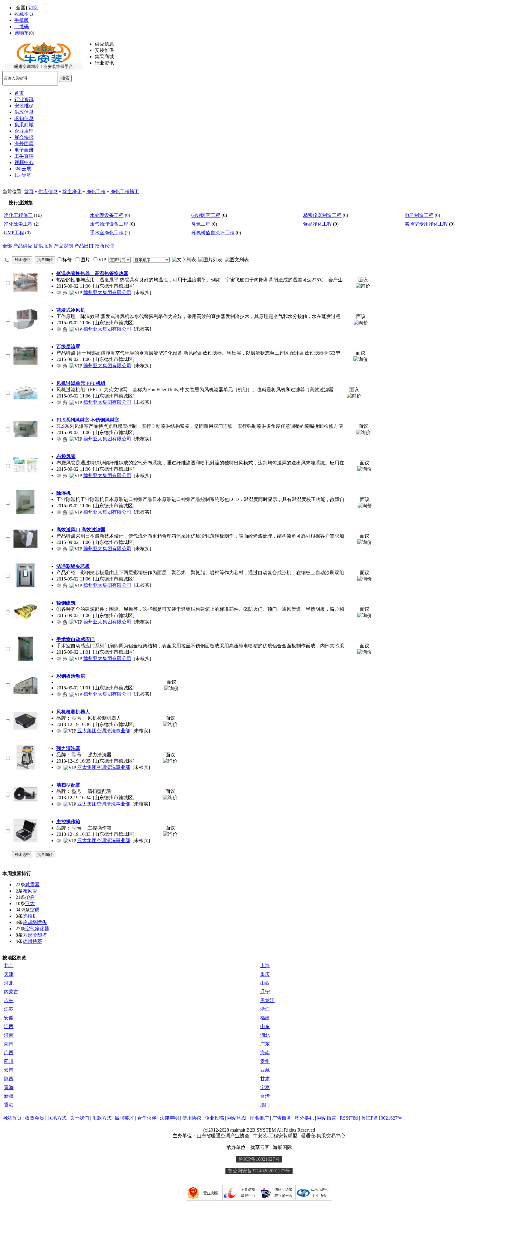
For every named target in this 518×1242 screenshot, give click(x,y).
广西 (8, 1052)
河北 (8, 983)
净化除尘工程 (18, 223)
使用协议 (191, 1117)
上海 (265, 965)
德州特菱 (32, 941)
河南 (8, 1035)
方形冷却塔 (35, 935)
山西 (265, 983)
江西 (8, 1026)
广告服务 (281, 1117)
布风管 (30, 890)
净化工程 (96, 191)
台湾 (265, 1096)
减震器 (32, 884)
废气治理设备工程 (109, 223)
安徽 (8, 1017)
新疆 (8, 1096)
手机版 (21, 20)
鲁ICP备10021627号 (381, 1117)
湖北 (265, 1035)
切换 (33, 7)
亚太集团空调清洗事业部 (103, 730)
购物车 (21, 32)
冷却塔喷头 (35, 922)
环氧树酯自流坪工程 (212, 232)
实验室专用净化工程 (426, 223)
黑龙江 (267, 1000)
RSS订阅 (349, 1117)
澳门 (265, 1104)
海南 (265, 1052)
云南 (8, 1069)
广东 (265, 1043)
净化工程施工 (124, 191)
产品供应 (22, 245)
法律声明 (169, 1117)
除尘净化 (72, 191)
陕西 (8, 1078)
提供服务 (43, 245)
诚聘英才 (124, 1117)
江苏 (8, 1009)
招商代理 (104, 245)
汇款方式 (102, 1117)
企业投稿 (214, 1117)
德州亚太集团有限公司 (107, 292)
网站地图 (236, 1117)
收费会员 (34, 1117)
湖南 (8, 1043)
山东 (265, 1026)
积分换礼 (304, 1117)
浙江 (265, 1009)
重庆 (265, 974)
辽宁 (265, 991)
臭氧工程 (200, 223)
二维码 (21, 26)
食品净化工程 (317, 223)
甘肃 (265, 1078)
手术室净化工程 (107, 232)
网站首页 (12, 1117)
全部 (7, 245)
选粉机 (30, 916)
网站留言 (326, 1117)
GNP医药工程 (205, 215)
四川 (8, 1061)
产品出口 (84, 245)
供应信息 (48, 191)
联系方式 (57, 1117)
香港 (8, 1104)
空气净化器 (37, 928)
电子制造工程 (419, 215)
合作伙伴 (146, 1117)
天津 (8, 974)
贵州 (265, 1061)
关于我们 (79, 1117)
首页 (29, 191)
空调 (35, 909)
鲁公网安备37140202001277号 (259, 1170)
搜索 (65, 78)
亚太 (30, 903)
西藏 (265, 1069)
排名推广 (259, 1117)
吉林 (8, 1000)
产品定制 (63, 245)
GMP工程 (14, 232)
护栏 (30, 897)
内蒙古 (11, 991)
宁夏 (265, 1087)
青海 (8, 1087)
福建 (265, 1017)
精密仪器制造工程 (322, 215)
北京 (8, 965)
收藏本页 (24, 13)
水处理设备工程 (107, 215)
